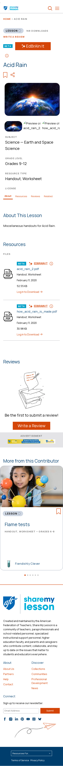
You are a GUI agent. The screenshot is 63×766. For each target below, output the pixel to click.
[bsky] (39, 719)
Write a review (14, 36)
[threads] (34, 719)
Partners (8, 674)
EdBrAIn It (35, 46)
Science (12, 142)
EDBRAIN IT (41, 263)
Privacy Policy (37, 760)
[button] (25, 575)
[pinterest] (22, 719)
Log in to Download (28, 292)
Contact (8, 684)
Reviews (35, 196)
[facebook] (4, 719)
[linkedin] (16, 719)
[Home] (11, 8)
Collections (38, 669)
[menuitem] (12, 126)
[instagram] (10, 719)
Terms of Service (20, 760)
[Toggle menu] (57, 8)
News (35, 688)
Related (48, 196)
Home (7, 18)
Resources (21, 196)
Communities (39, 674)
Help (6, 679)
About (8, 195)
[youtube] (28, 719)
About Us (8, 669)
